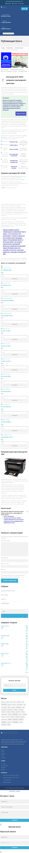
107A (15, 702)
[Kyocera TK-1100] (5, 283)
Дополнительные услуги (17, 69)
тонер (8, 724)
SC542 (20, 714)
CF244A (13, 704)
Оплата (2, 751)
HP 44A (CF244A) (6, 391)
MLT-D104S (3, 71)
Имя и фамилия (4, 557)
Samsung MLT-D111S (7, 437)
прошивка (15, 722)
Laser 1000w (9, 709)
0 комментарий (23, 71)
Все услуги (3, 763)
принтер (9, 722)
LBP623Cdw (21, 709)
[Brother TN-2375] (5, 343)
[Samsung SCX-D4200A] (6, 298)
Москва (15, 719)
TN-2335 (12, 716)
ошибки (4, 722)
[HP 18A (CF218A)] (5, 374)
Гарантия (3, 753)
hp (9, 707)
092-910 (7, 702)
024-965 (3, 702)
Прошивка (3, 767)
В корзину (14, 278)
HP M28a (13, 707)
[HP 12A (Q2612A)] (5, 404)
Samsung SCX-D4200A (7, 300)
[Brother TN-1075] (5, 358)
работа (21, 722)
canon (9, 704)
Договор (3, 769)
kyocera (18, 707)
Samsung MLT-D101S (7, 315)
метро (21, 719)
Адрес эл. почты (5, 563)
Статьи (2, 755)
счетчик (4, 724)
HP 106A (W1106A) (6, 270)
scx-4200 (25, 714)
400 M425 (18, 702)
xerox (10, 719)
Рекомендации (5, 603)
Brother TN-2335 (5, 331)
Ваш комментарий (5, 540)
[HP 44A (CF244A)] (5, 389)
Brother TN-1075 (5, 361)
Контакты (3, 757)
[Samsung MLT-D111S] (6, 434)
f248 (24, 704)
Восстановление (5, 765)
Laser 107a (4, 709)
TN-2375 (17, 716)
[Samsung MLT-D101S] (6, 313)
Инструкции (4, 595)
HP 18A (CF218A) (6, 376)
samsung (9, 71)
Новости (3, 599)
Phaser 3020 (4, 714)
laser (23, 707)
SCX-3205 (14, 71)
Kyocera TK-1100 (6, 285)
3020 (23, 702)
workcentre (4, 719)
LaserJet (15, 709)
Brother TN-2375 (5, 346)
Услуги (2, 749)
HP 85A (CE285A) (6, 422)
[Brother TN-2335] (5, 328)
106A (11, 702)
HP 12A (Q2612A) (6, 406)
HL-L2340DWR (4, 707)
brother (4, 704)
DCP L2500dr (19, 704)
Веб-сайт (3, 569)
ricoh (9, 714)
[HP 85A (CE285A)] (5, 419)
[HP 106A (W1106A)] (5, 267)
